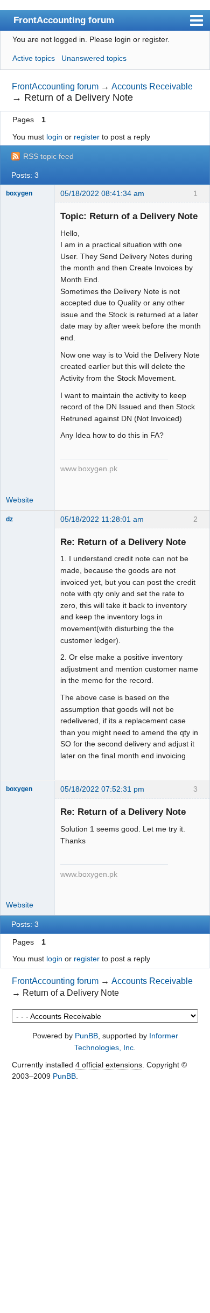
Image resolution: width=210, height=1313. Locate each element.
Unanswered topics (94, 58)
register (87, 136)
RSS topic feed (48, 156)
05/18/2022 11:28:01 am (102, 519)
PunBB (86, 1035)
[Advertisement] (105, 1198)
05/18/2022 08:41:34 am (102, 193)
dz (9, 519)
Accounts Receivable (152, 86)
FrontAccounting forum (63, 20)
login (54, 136)
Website (19, 499)
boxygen (19, 193)
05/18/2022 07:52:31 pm (102, 789)
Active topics (33, 58)
